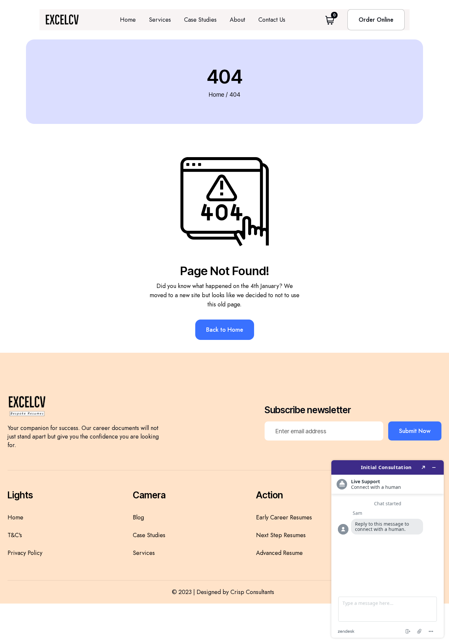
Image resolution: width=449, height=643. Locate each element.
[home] (62, 19)
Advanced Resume (279, 553)
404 (234, 94)
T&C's (15, 535)
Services (160, 19)
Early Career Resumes (284, 517)
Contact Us (271, 19)
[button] (329, 19)
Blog (138, 517)
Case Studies (200, 19)
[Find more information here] (387, 549)
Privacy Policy (25, 553)
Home (128, 19)
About (237, 19)
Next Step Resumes (281, 535)
